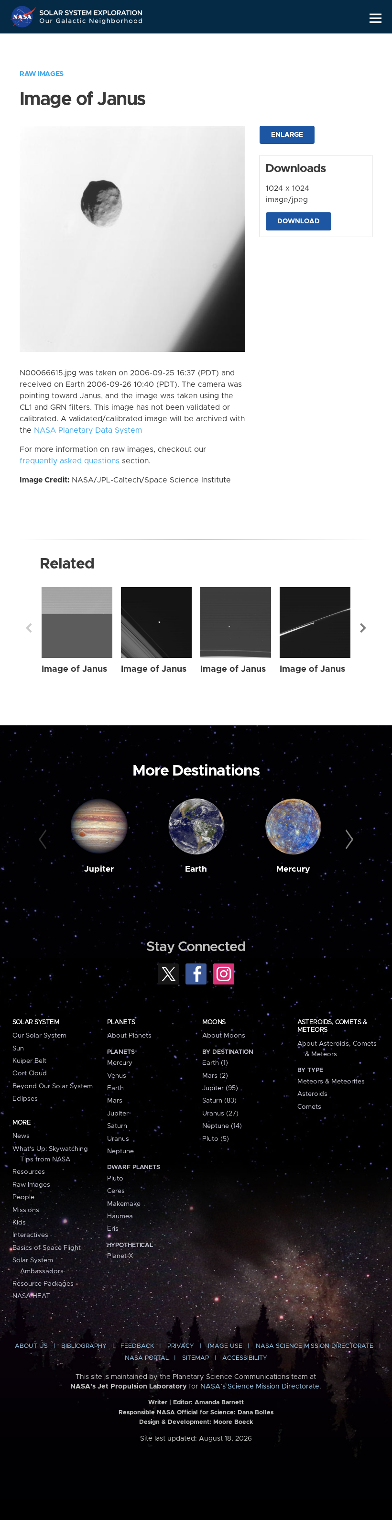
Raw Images (42, 74)
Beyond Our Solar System (52, 1086)
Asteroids (312, 1094)
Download (298, 221)
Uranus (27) (220, 1113)
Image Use (225, 1346)
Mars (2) (215, 1075)
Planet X (120, 1256)
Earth (196, 869)
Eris (113, 1228)
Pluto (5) (215, 1139)
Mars (114, 1100)
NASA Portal (147, 1358)
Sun (18, 1048)
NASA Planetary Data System (88, 430)
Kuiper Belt (29, 1061)
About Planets (129, 1035)
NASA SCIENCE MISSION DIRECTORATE (314, 1346)
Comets (309, 1107)
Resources (28, 1172)
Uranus (118, 1139)
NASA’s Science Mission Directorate (259, 1386)
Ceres (116, 1191)
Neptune (120, 1151)
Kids (19, 1222)
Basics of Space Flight (46, 1248)
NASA (24, 17)
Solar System (35, 1022)
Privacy (180, 1346)
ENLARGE (287, 134)
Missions (25, 1210)
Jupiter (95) (220, 1088)
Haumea (120, 1216)
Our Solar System (39, 1035)
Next (363, 628)
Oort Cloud (29, 1073)
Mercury (293, 869)
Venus (116, 1075)
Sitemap (195, 1358)
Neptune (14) (222, 1126)
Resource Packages (43, 1283)
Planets (121, 1022)
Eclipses (25, 1098)
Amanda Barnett (219, 1403)
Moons (214, 1022)
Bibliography (84, 1346)
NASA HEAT (31, 1296)
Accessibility (244, 1358)
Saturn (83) (219, 1100)
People (23, 1197)
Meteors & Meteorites (331, 1081)
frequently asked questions (70, 461)
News (21, 1136)
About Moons (223, 1035)
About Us (31, 1346)
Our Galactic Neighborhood (91, 23)
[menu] (375, 18)
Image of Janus (74, 669)
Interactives (30, 1235)
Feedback (137, 1346)
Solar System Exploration (91, 11)
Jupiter (99, 869)
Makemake (124, 1204)
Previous (29, 628)
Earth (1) (215, 1063)
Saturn (117, 1126)
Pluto (115, 1178)
